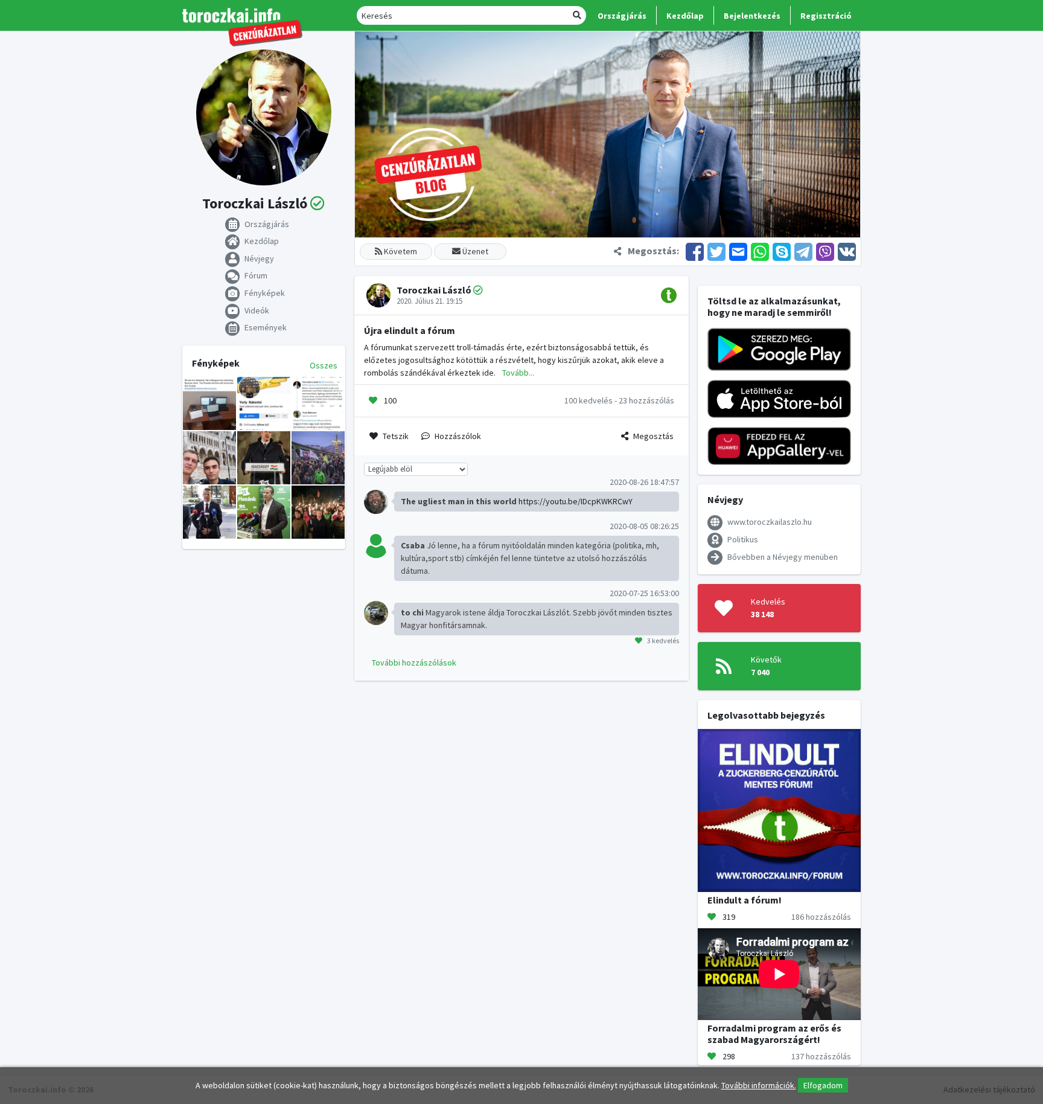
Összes (323, 365)
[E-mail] (738, 250)
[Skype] (782, 250)
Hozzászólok (458, 436)
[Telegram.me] (803, 250)
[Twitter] (716, 250)
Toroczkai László (434, 290)
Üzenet (474, 251)
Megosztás (653, 436)
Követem (399, 251)
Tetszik (396, 436)
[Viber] (825, 250)
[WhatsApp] (760, 250)
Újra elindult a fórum (409, 330)
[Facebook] (695, 250)
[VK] (846, 250)
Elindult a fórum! (744, 900)
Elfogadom (823, 1085)
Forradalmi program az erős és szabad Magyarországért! (774, 1033)
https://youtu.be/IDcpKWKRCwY (575, 501)
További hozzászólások (414, 662)
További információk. (758, 1085)
